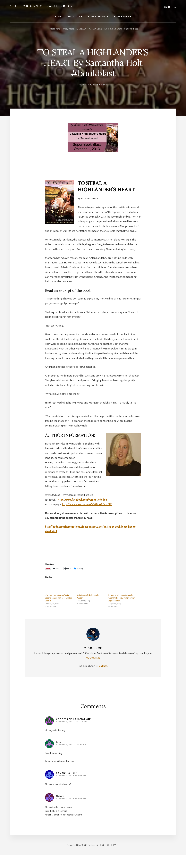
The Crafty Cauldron (42, 6)
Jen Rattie (103, 666)
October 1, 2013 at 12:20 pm (71, 722)
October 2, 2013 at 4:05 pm (71, 776)
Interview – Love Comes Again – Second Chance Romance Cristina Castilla (58, 598)
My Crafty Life (93, 658)
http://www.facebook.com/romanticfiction (82, 499)
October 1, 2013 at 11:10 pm (71, 745)
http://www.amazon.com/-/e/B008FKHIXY (87, 504)
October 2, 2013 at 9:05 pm (71, 798)
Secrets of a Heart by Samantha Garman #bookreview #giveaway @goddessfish (121, 598)
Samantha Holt (66, 773)
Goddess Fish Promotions (74, 719)
